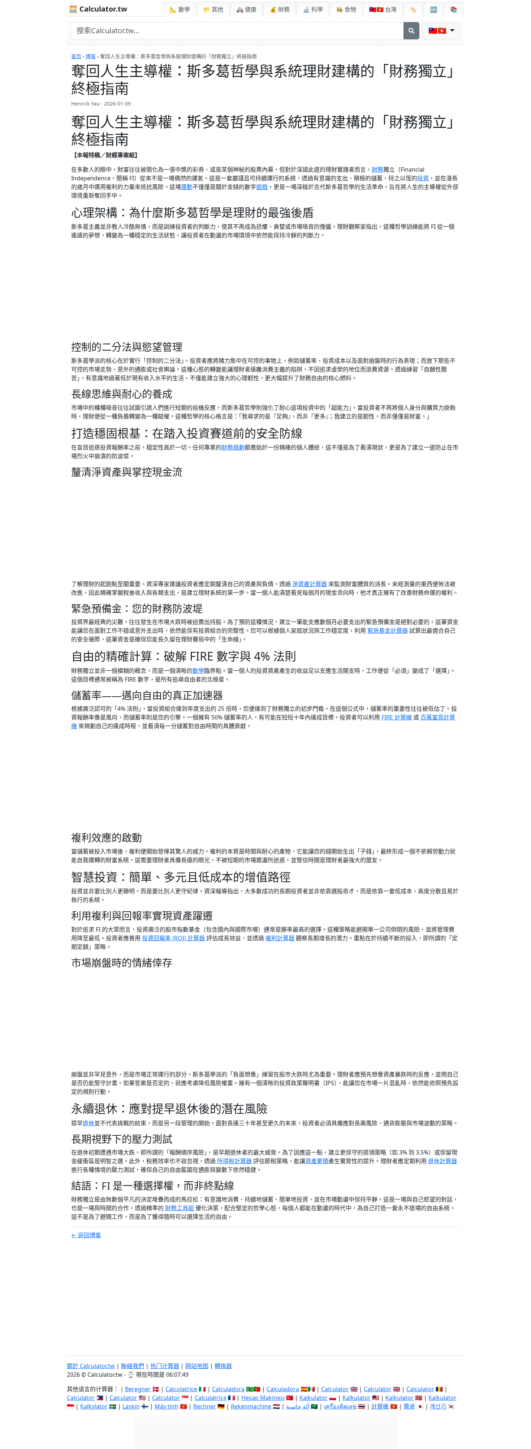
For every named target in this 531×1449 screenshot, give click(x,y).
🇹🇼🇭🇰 (383, 9)
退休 (88, 1123)
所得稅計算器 (234, 1161)
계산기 (438, 1406)
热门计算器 (164, 1366)
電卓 (409, 1406)
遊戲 (262, 187)
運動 (187, 187)
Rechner (204, 1406)
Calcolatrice (181, 1389)
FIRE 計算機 (396, 717)
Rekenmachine (251, 1406)
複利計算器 (280, 938)
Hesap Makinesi (263, 1398)
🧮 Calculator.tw (98, 9)
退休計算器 (442, 1161)
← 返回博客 (86, 1235)
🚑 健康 (246, 9)
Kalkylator (94, 1406)
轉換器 (223, 1366)
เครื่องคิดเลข (340, 1406)
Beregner (138, 1389)
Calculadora (228, 1389)
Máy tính (166, 1406)
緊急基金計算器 (387, 631)
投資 (423, 178)
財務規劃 (233, 447)
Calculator (335, 1389)
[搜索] (411, 30)
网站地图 (196, 1366)
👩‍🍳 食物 (346, 9)
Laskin (131, 1406)
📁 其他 (213, 9)
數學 (198, 671)
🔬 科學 (313, 9)
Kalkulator (313, 1398)
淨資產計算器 (309, 584)
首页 (76, 56)
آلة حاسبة (297, 1406)
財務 (377, 169)
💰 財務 (279, 9)
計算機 (380, 1406)
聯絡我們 (132, 1366)
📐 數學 (180, 9)
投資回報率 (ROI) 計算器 (173, 938)
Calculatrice (210, 1398)
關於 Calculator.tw (91, 1366)
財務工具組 (179, 1208)
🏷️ (413, 9)
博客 (91, 56)
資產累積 (316, 1161)
